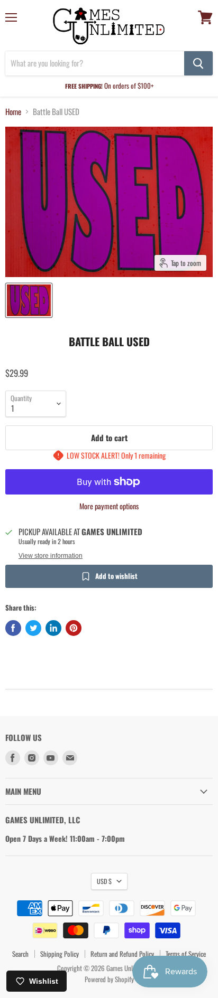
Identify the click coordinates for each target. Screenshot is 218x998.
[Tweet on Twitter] (33, 628)
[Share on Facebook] (13, 628)
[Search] (198, 63)
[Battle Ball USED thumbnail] (29, 300)
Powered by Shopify (109, 979)
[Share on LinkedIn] (53, 628)
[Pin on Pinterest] (73, 628)
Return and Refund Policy (122, 953)
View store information (51, 555)
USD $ (104, 881)
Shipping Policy (59, 953)
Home (13, 111)
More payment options (109, 506)
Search (20, 953)
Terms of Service (186, 953)
